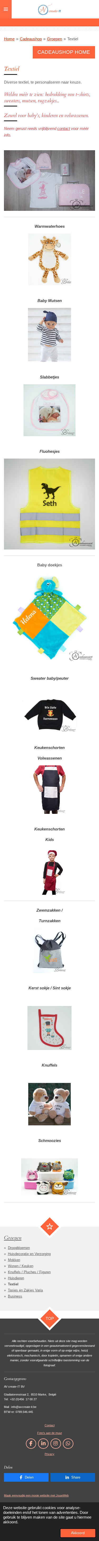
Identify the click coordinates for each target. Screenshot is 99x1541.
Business (15, 1296)
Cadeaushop (31, 39)
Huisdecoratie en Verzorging (29, 1254)
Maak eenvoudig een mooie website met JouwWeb (36, 1495)
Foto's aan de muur (49, 1433)
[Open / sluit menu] (6, 9)
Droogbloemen (19, 1248)
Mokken (14, 1260)
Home (9, 39)
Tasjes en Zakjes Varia (25, 1290)
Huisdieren (16, 1278)
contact (63, 128)
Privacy (49, 1454)
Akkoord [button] (78, 1533)
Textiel (72, 39)
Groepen (54, 39)
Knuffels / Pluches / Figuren (29, 1272)
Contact (50, 1425)
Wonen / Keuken (20, 1266)
